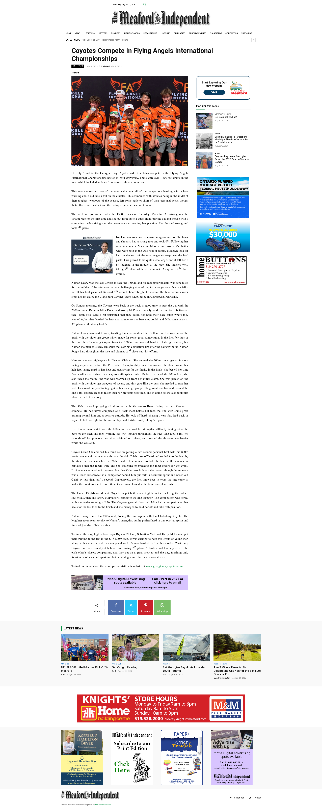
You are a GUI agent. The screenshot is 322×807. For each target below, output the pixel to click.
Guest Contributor (221, 678)
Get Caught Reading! (226, 117)
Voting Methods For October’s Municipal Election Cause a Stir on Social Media (231, 139)
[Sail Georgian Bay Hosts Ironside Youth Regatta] (186, 647)
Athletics (78, 66)
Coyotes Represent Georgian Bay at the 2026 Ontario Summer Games (232, 159)
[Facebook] (231, 798)
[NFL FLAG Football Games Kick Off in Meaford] (85, 647)
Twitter (257, 797)
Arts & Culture (118, 664)
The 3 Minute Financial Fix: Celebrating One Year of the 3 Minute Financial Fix (119, 40)
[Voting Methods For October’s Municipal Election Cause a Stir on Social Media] (204, 141)
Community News (223, 114)
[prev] (253, 40)
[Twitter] (250, 798)
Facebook (239, 797)
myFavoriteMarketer (103, 804)
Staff (76, 72)
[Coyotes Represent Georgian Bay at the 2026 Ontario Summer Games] (204, 160)
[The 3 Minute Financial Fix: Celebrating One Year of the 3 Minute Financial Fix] (237, 647)
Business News (220, 664)
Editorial (218, 133)
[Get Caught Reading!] (204, 121)
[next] (259, 40)
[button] (145, 5)
